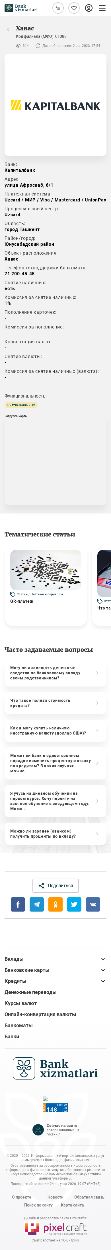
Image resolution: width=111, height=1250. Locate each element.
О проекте (21, 1197)
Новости (55, 1197)
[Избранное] (74, 8)
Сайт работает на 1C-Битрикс (56, 1240)
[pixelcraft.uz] (55, 1228)
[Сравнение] (58, 8)
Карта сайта (72, 1205)
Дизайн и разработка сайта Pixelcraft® (55, 1218)
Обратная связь (89, 1197)
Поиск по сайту (38, 1205)
